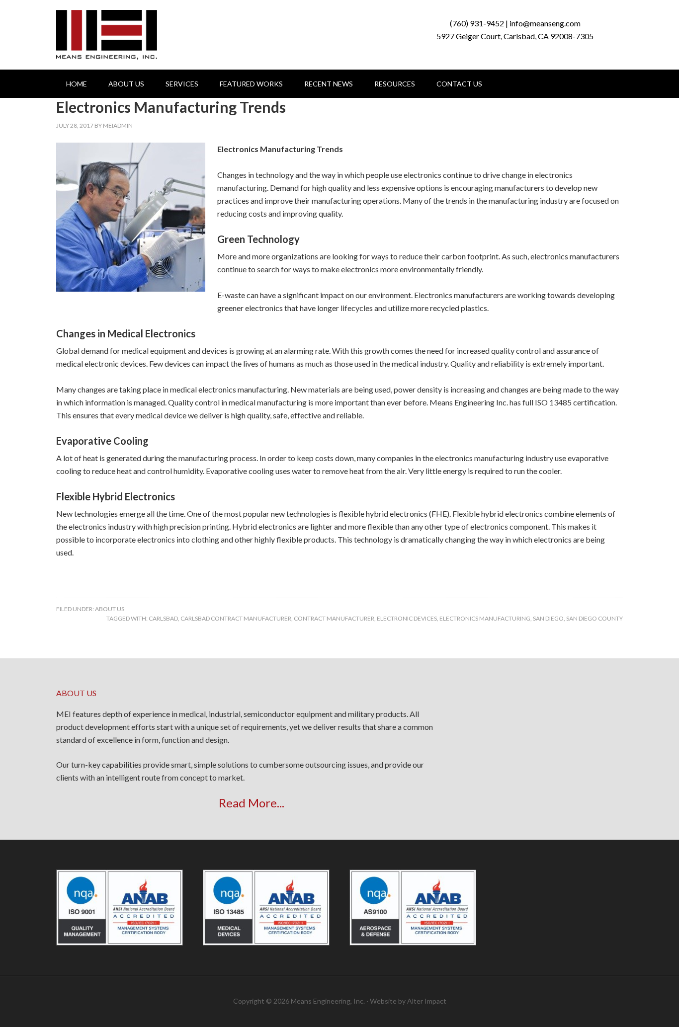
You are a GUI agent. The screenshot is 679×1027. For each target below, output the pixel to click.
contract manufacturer (334, 618)
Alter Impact (426, 1001)
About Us (109, 609)
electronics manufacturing (484, 618)
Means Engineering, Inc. (106, 35)
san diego (548, 618)
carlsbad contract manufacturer (235, 618)
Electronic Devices (407, 618)
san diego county (594, 618)
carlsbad (163, 618)
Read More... (251, 802)
